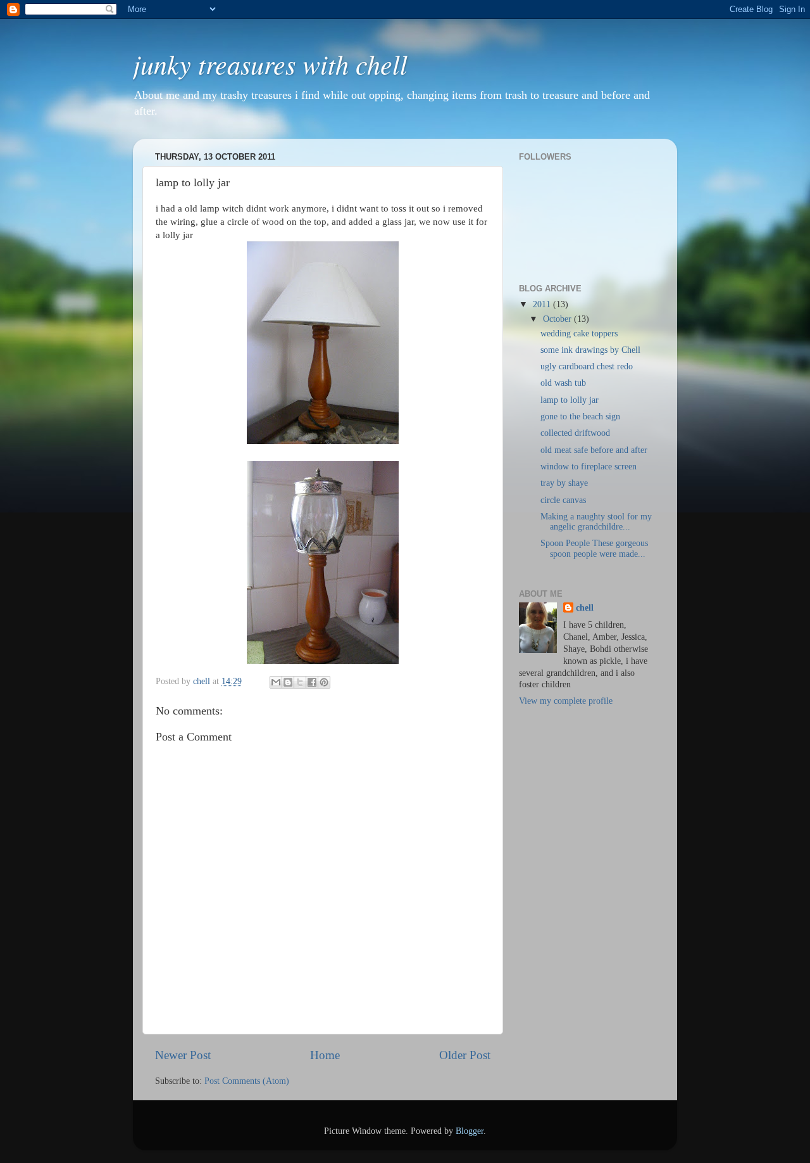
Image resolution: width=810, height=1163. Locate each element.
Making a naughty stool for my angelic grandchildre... (596, 521)
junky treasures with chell (270, 63)
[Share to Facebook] (312, 682)
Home (325, 1055)
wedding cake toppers (579, 333)
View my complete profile (566, 701)
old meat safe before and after (593, 450)
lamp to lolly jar (569, 400)
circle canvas (563, 500)
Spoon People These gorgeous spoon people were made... (594, 548)
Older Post (464, 1055)
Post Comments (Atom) (246, 1081)
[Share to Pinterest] (324, 682)
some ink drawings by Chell (590, 350)
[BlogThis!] (288, 682)
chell (585, 608)
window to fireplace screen (588, 466)
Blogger (469, 1131)
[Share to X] (300, 682)
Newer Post (183, 1055)
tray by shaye (564, 483)
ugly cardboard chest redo (586, 366)
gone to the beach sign (580, 416)
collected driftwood (575, 433)
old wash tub (563, 383)
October (558, 319)
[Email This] (276, 682)
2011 (543, 304)
